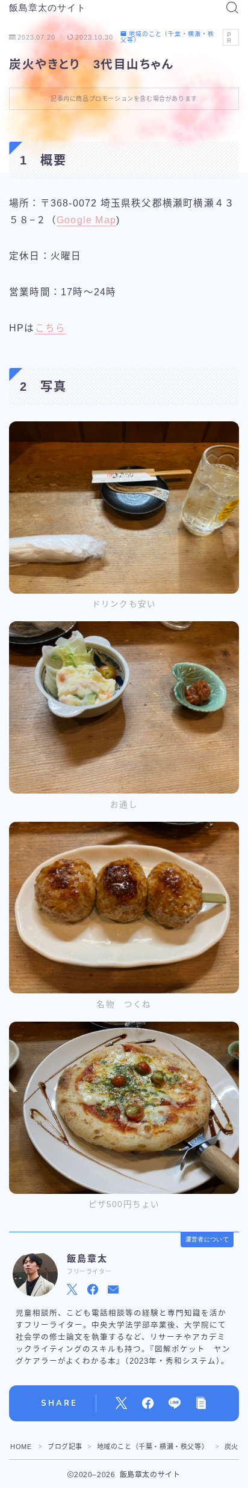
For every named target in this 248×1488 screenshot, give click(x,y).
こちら (50, 328)
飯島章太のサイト (47, 8)
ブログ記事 (65, 1446)
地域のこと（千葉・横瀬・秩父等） (167, 37)
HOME (20, 1446)
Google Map (86, 220)
